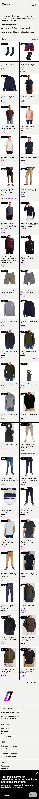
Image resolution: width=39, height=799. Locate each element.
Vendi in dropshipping (9, 756)
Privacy (4, 749)
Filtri (2, 39)
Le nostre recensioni (9, 754)
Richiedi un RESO (8, 736)
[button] (33, 5)
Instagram (5, 769)
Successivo (31, 682)
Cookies (4, 751)
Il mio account (6, 728)
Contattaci (5, 731)
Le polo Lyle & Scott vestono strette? (17, 28)
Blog (2, 734)
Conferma (5, 796)
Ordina (33, 39)
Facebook (5, 766)
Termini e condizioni (9, 746)
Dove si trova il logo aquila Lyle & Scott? (18, 32)
